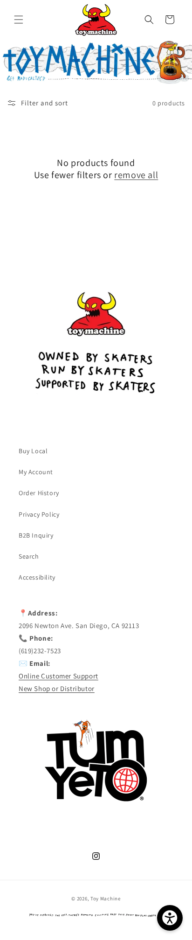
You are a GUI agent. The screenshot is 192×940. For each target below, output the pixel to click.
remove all (136, 175)
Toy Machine (105, 898)
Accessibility (37, 577)
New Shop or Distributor (57, 688)
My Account (36, 472)
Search (29, 556)
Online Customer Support (58, 675)
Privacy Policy (39, 514)
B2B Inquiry (36, 535)
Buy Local (33, 451)
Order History (39, 493)
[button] (18, 19)
